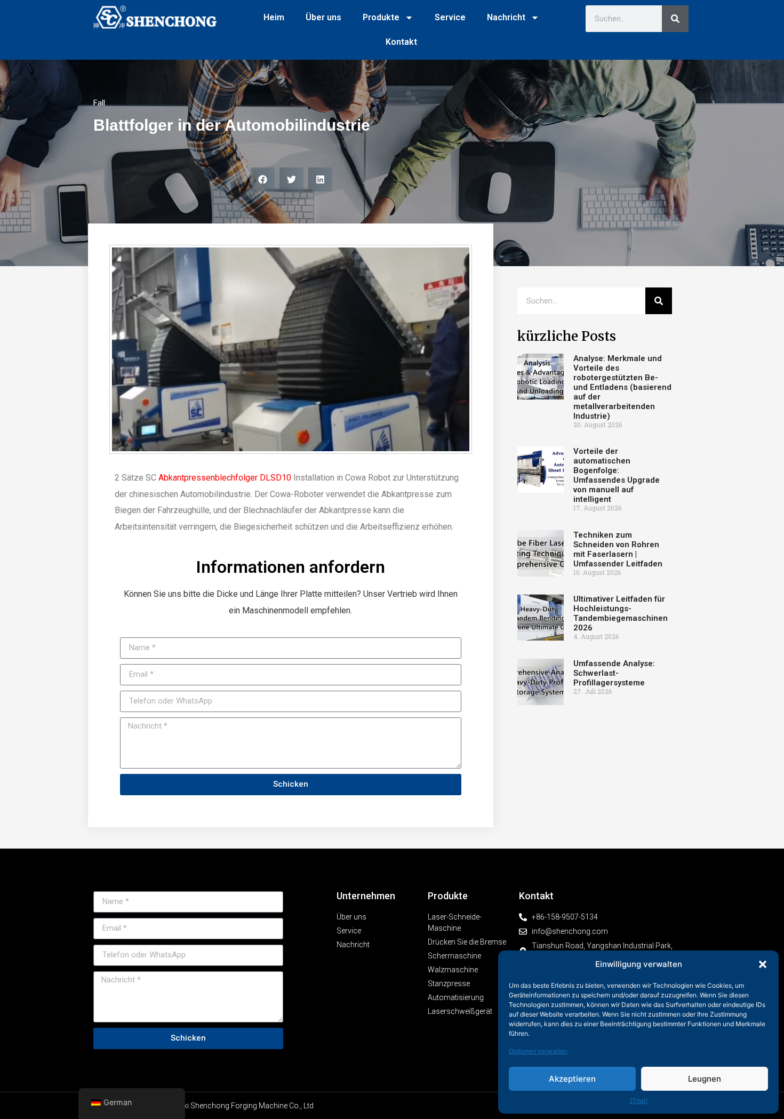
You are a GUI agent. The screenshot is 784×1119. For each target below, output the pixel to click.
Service (450, 17)
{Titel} (638, 1101)
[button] (762, 964)
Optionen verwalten (538, 1051)
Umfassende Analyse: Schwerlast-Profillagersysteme (614, 673)
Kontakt (401, 42)
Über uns (323, 17)
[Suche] (675, 18)
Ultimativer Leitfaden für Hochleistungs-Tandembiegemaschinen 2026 (620, 613)
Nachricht (506, 17)
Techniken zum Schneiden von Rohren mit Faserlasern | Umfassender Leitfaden (617, 549)
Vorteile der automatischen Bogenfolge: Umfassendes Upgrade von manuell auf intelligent (616, 475)
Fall (99, 103)
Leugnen (704, 1079)
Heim (273, 17)
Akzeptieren (572, 1079)
